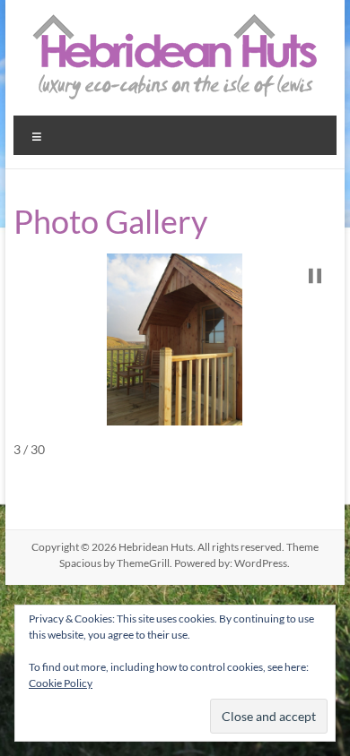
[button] (315, 275)
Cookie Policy (60, 683)
